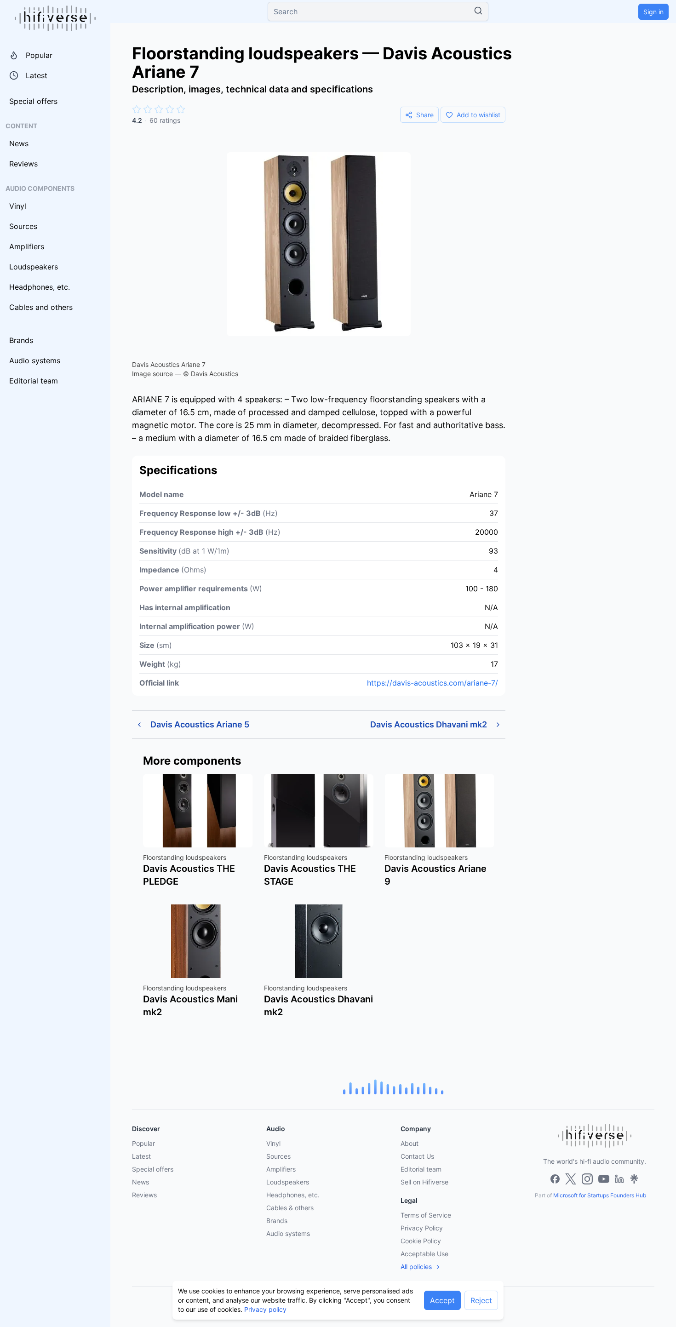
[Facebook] (555, 1179)
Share (425, 115)
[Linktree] (634, 1179)
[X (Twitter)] (570, 1178)
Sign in (653, 12)
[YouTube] (603, 1178)
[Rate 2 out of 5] (147, 109)
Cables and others (41, 307)
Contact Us (417, 1156)
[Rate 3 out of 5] (158, 109)
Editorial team (33, 380)
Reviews (23, 163)
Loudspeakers (33, 266)
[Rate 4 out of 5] (169, 109)
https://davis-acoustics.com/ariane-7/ (432, 682)
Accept (442, 1300)
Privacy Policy (422, 1228)
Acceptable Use (424, 1254)
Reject (481, 1300)
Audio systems (34, 360)
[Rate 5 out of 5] (180, 109)
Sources (23, 226)
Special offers (33, 101)
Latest (36, 75)
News (19, 143)
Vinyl (17, 206)
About (409, 1143)
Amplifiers (26, 246)
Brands (21, 340)
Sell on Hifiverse (424, 1182)
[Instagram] (587, 1178)
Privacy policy (265, 1309)
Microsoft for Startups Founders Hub (599, 1195)
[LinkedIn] (619, 1179)
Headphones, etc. (39, 287)
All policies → (420, 1266)
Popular (39, 55)
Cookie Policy (421, 1241)
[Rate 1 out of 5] (136, 109)
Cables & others (290, 1208)
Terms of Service (426, 1215)
